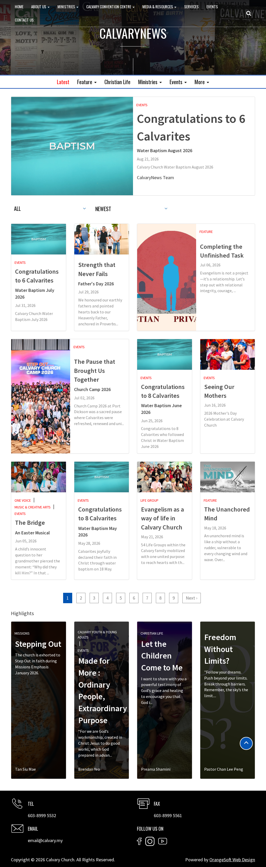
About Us (39, 6)
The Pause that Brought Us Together (94, 371)
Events (212, 6)
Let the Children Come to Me (162, 656)
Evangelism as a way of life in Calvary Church (162, 518)
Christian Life (117, 82)
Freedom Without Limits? (220, 649)
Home (19, 6)
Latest (63, 82)
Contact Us (24, 20)
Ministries (66, 6)
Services (191, 6)
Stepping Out (38, 644)
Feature (84, 82)
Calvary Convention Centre (109, 6)
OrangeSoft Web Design (232, 860)
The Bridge (30, 523)
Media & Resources (158, 6)
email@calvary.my (45, 840)
